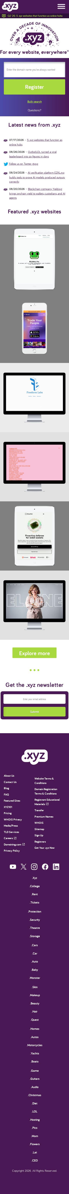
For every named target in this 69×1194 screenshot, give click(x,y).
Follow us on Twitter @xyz (23, 164)
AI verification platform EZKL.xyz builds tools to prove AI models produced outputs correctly (37, 177)
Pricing (8, 813)
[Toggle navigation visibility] (61, 6)
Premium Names (43, 816)
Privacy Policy (12, 850)
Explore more (34, 653)
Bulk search (34, 102)
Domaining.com (12, 844)
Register (34, 87)
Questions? (34, 110)
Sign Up (38, 835)
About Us (9, 775)
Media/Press (11, 825)
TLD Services (11, 832)
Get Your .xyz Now (44, 848)
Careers (8, 838)
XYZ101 (8, 807)
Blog (6, 788)
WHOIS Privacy (13, 819)
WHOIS (39, 823)
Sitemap (39, 829)
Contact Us (10, 782)
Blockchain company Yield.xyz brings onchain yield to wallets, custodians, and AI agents (37, 193)
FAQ (6, 794)
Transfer (39, 810)
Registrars (40, 841)
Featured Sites (12, 800)
